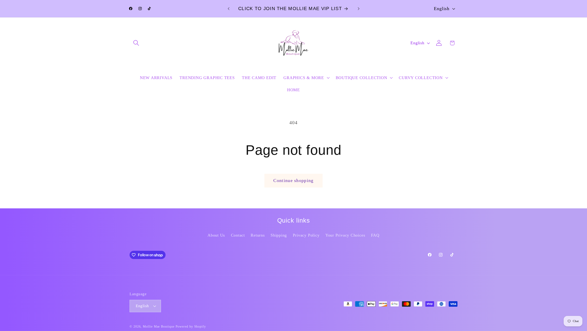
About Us (216, 235)
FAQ (375, 235)
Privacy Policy (306, 235)
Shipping (279, 235)
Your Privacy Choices (345, 235)
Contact (238, 235)
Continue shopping (293, 180)
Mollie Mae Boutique (158, 326)
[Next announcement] (359, 8)
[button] (136, 43)
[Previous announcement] (229, 8)
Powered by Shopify (191, 326)
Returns (258, 235)
